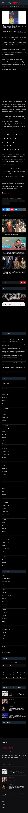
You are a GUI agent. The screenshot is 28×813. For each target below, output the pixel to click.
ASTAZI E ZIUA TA (6, 581)
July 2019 (4, 485)
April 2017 (4, 562)
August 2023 (4, 397)
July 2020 (4, 457)
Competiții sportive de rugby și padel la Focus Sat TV (13, 367)
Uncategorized (5, 649)
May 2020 (4, 462)
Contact (3, 807)
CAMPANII (4, 587)
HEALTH (4, 615)
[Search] (25, 2)
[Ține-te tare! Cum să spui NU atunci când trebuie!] (14, 17)
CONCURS (4, 592)
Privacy (3, 804)
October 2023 (5, 394)
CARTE (25, 32)
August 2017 (4, 551)
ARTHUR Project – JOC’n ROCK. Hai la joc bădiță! (13, 372)
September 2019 (5, 480)
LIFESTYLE (4, 618)
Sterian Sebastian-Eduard (9, 31)
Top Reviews (19, 687)
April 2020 (4, 465)
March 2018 (4, 531)
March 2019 (4, 497)
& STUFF (4, 575)
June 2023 (4, 400)
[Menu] (3, 2)
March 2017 (4, 565)
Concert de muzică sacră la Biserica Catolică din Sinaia (14, 360)
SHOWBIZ (4, 635)
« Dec (3, 682)
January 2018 (5, 536)
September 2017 (5, 548)
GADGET (4, 609)
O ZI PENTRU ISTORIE (7, 626)
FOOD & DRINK (5, 604)
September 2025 (5, 386)
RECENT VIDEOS (6, 629)
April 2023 (4, 403)
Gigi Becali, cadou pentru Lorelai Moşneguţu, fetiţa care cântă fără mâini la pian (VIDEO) (17, 716)
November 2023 (5, 391)
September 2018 (5, 514)
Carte (11, 198)
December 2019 (5, 474)
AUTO (3, 584)
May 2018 (4, 525)
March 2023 (4, 406)
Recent (12, 687)
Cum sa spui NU (6, 201)
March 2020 (4, 468)
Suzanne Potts (5, 203)
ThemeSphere (14, 794)
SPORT (3, 641)
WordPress (4, 795)
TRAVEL (4, 646)
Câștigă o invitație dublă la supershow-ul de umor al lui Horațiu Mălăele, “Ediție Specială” (17, 709)
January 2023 (5, 408)
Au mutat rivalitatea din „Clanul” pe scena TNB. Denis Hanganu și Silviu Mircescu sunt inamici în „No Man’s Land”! (14, 272)
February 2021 (5, 445)
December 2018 (5, 505)
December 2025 (5, 383)
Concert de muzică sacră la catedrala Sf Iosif (11, 370)
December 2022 (5, 411)
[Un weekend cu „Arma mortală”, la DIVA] (14, 225)
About (3, 801)
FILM (3, 601)
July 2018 (4, 519)
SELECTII (4, 632)
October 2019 (5, 477)
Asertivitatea (5, 198)
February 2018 (5, 534)
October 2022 (5, 417)
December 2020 (5, 451)
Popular (5, 687)
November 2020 (5, 454)
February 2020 (5, 471)
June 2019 (4, 488)
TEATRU (4, 644)
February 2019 (5, 499)
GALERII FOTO (5, 612)
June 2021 (4, 437)
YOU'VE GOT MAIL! (6, 652)
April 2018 (4, 528)
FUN (3, 607)
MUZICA (4, 624)
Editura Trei (15, 201)
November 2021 (5, 428)
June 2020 (4, 460)
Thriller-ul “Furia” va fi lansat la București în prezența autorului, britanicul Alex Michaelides (14, 253)
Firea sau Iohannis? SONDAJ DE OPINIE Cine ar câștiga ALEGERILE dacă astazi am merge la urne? (17, 702)
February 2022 (5, 423)
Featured (4, 598)
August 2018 (4, 517)
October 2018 (5, 511)
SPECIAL (4, 638)
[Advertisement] (14, 86)
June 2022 (4, 420)
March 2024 (4, 388)
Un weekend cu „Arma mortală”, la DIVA (12, 234)
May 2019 (4, 491)
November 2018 (5, 508)
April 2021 (4, 443)
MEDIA (3, 621)
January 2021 (5, 448)
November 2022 (5, 414)
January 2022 (5, 425)
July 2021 (4, 434)
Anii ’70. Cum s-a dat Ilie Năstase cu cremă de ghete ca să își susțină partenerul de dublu (17, 694)
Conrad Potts (18, 198)
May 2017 (4, 559)
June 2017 (4, 556)
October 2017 (5, 545)
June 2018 (4, 522)
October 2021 (5, 431)
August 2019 (4, 482)
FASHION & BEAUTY (6, 595)
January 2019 (5, 502)
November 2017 (5, 542)
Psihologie (22, 201)
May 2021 (4, 440)
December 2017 (5, 539)
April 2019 (4, 494)
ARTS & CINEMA (20, 32)
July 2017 (4, 554)
